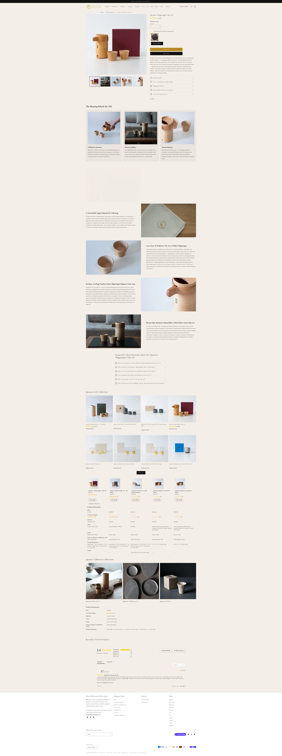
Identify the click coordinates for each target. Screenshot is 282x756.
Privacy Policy (117, 707)
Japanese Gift (164, 601)
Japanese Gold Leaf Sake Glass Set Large (151, 464)
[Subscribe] (110, 734)
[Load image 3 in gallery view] (116, 81)
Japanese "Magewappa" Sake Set (177, 424)
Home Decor (172, 702)
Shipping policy (125, 752)
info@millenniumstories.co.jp (93, 714)
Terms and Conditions (119, 702)
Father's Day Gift (110, 12)
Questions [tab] (109, 661)
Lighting (171, 699)
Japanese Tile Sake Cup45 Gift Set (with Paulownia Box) (154, 425)
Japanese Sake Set (92, 601)
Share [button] (153, 98)
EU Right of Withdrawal (119, 715)
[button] (107, 6)
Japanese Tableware (129, 601)
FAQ (115, 699)
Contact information (133, 752)
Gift (170, 712)
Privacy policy (109, 752)
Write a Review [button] (180, 650)
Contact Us (116, 712)
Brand (170, 717)
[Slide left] (87, 81)
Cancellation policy (142, 752)
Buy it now (166, 53)
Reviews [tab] (100, 661)
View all (141, 472)
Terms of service (117, 752)
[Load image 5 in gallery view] (138, 81)
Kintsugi (171, 710)
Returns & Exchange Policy (120, 704)
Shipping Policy (117, 710)
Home (102, 12)
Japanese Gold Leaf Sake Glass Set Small (124, 464)
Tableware (171, 704)
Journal (171, 720)
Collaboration (144, 702)
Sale (170, 715)
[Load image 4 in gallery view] (127, 81)
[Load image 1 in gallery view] (95, 81)
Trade (170, 723)
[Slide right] (145, 81)
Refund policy (102, 752)
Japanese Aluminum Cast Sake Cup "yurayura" (180, 464)
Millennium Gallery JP (93, 752)
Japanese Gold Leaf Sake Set (93, 464)
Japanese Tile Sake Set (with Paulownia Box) (125, 424)
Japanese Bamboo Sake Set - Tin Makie (95, 424)
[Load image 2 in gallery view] (105, 81)
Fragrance (171, 707)
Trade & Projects (145, 699)
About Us (171, 725)
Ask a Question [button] (166, 650)
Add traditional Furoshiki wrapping (163, 31)
